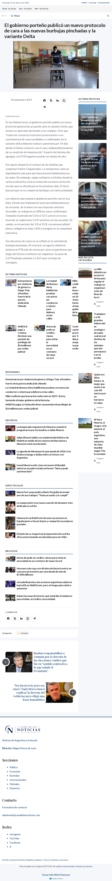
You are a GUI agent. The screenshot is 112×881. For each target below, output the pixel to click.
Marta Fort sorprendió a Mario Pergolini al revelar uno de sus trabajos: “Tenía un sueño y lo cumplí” (43, 494)
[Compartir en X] (51, 100)
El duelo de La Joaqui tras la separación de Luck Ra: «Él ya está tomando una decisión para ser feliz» (43, 535)
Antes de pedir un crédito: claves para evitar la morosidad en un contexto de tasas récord (41, 559)
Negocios (11, 551)
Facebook (15, 842)
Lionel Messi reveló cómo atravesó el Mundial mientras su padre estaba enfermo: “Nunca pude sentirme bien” (42, 468)
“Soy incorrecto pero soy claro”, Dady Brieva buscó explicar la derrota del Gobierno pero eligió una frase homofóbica (29, 692)
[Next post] (73, 692)
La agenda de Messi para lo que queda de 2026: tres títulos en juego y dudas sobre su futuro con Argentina (44, 454)
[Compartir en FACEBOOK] (44, 100)
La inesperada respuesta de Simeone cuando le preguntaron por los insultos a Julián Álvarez (42, 428)
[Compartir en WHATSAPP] (64, 100)
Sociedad (24, 633)
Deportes (11, 420)
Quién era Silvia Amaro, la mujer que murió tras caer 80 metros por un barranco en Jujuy (100, 388)
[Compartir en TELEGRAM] (44, 107)
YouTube (14, 838)
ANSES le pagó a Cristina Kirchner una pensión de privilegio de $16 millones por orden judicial (24, 339)
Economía (92, 3)
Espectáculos (14, 485)
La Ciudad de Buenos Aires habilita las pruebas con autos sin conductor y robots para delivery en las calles (92, 122)
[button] (108, 15)
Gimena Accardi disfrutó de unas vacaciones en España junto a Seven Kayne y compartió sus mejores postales (45, 521)
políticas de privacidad (65, 866)
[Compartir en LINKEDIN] (57, 100)
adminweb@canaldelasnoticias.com (21, 815)
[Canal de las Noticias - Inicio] (4, 15)
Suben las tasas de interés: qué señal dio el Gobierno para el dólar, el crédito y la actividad (44, 597)
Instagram (15, 834)
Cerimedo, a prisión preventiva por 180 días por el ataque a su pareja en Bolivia (78, 337)
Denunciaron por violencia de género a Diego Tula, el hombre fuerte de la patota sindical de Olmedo (25, 293)
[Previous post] (5, 662)
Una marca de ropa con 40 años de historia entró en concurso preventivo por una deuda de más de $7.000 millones (44, 571)
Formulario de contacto (14, 807)
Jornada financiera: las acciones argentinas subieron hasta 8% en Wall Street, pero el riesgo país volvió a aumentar (44, 585)
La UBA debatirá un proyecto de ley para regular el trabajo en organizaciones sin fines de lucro (100, 283)
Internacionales (104, 3)
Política (84, 3)
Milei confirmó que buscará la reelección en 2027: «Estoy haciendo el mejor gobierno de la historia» (78, 298)
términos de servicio (84, 866)
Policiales (15, 784)
